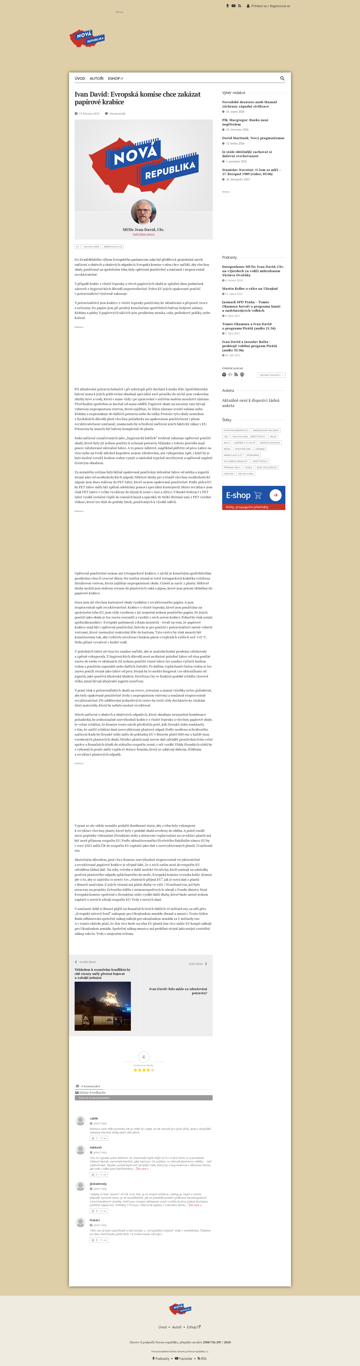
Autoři (97, 78)
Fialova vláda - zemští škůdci (248, 436)
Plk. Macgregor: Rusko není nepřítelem (245, 122)
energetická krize (270, 442)
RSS (203, 1358)
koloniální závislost (236, 461)
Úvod (80, 78)
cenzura (228, 473)
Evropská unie (243, 448)
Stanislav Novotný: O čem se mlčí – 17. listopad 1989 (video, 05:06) (251, 171)
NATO (227, 442)
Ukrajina (260, 448)
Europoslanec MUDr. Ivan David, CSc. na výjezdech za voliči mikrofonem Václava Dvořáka (253, 270)
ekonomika (253, 455)
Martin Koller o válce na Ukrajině (250, 288)
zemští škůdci (260, 461)
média (227, 448)
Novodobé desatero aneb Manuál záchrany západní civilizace (249, 104)
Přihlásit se (259, 6)
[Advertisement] (203, 39)
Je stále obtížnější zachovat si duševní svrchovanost (247, 153)
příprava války (232, 467)
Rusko (248, 467)
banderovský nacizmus (266, 430)
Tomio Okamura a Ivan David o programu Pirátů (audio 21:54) (249, 326)
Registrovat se (280, 6)
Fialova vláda (91, 246)
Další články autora (143, 234)
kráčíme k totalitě (244, 442)
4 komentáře (117, 113)
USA (226, 436)
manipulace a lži (113, 246)
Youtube (185, 1358)
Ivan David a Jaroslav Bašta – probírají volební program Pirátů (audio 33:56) (249, 345)
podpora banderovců (236, 430)
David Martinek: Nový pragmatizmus (253, 138)
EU (77, 246)
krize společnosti (267, 467)
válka (273, 436)
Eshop (114, 78)
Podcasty (162, 1358)
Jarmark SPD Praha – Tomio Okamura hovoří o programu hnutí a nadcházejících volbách (251, 306)
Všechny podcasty (271, 375)
